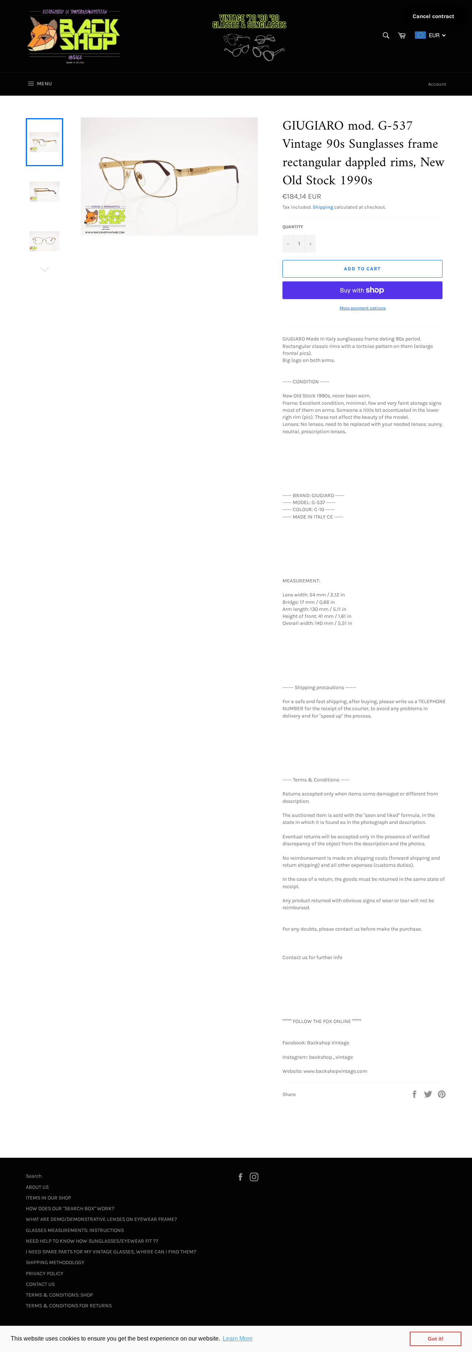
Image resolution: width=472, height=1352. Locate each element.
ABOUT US (37, 1187)
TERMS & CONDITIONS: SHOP (59, 1295)
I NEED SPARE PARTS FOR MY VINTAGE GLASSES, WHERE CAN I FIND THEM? (111, 1252)
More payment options (363, 308)
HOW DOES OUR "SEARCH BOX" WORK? (70, 1208)
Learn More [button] (238, 1338)
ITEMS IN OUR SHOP (48, 1198)
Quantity (292, 226)
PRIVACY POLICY (44, 1273)
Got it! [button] (436, 1339)
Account (437, 84)
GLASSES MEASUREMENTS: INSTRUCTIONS (75, 1230)
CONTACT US (40, 1284)
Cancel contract (433, 16)
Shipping (323, 207)
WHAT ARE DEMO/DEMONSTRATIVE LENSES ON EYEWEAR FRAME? (101, 1219)
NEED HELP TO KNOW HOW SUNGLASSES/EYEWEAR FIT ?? (92, 1241)
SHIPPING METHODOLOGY (55, 1262)
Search (34, 1176)
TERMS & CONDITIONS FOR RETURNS (69, 1306)
